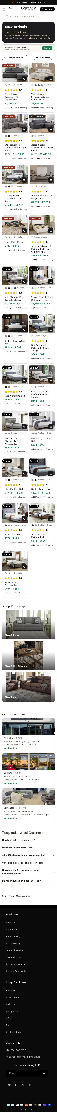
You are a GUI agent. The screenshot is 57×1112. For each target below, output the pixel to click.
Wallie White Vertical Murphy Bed (41, 197)
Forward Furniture (31, 1110)
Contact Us (11, 929)
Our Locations (13, 1032)
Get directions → (12, 748)
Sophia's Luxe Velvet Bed (15, 342)
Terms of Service (14, 950)
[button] (3, 9)
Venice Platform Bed (14, 534)
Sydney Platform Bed (15, 395)
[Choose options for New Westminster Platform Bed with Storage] (50, 329)
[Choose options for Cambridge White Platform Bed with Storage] (50, 380)
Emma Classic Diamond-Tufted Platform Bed (12, 441)
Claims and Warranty (17, 964)
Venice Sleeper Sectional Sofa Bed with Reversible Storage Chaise (40, 97)
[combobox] (28, 17)
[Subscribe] (44, 1073)
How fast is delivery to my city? (18, 840)
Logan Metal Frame (14, 242)
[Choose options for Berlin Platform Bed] (50, 473)
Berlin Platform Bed (41, 489)
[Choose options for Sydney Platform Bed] (24, 380)
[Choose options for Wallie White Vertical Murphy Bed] (50, 180)
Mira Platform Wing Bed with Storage (14, 298)
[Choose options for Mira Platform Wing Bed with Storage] (24, 281)
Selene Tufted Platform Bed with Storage (42, 298)
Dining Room (12, 1011)
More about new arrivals (17, 896)
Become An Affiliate (16, 971)
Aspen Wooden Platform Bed (12, 583)
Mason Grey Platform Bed (41, 439)
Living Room (12, 997)
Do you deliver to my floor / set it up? (21, 881)
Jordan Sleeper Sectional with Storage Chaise (42, 147)
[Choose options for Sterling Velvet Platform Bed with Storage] (24, 180)
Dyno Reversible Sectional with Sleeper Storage (15, 147)
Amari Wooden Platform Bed (38, 535)
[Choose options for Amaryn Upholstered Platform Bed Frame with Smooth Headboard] (50, 230)
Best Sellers (12, 990)
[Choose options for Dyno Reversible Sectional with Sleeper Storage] (24, 129)
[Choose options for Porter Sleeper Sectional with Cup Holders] (24, 78)
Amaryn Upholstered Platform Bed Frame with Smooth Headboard (41, 249)
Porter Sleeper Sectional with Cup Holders (11, 97)
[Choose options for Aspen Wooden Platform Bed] (24, 566)
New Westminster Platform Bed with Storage (40, 348)
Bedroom (10, 1004)
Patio (9, 1025)
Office (9, 1018)
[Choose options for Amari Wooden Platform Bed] (50, 518)
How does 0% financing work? (17, 847)
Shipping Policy (14, 957)
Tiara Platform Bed (14, 489)
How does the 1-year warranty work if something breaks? (21, 872)
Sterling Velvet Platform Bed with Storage (13, 198)
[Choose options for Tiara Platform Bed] (24, 473)
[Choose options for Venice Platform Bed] (24, 518)
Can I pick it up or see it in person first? (22, 863)
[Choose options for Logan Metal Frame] (24, 230)
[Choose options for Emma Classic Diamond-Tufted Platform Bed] (24, 426)
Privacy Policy (13, 943)
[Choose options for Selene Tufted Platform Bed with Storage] (50, 281)
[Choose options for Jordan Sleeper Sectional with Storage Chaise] (50, 129)
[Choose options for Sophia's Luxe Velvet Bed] (24, 329)
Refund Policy (13, 936)
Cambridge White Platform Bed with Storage (40, 394)
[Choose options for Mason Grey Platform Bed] (50, 426)
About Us (11, 922)
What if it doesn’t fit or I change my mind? (24, 855)
